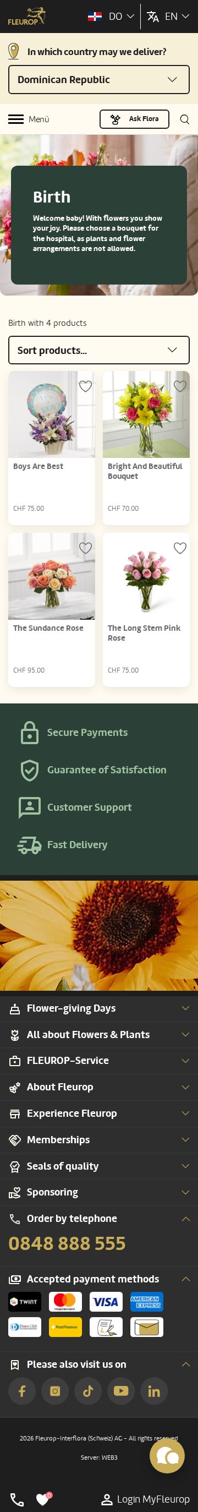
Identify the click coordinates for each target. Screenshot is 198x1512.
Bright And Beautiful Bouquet (145, 471)
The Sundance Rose (48, 628)
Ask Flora (144, 118)
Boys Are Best (38, 466)
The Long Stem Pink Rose (144, 633)
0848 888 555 (67, 1244)
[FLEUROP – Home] (27, 17)
